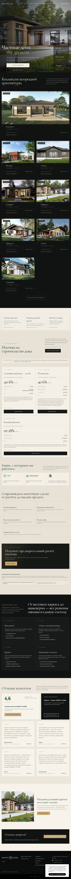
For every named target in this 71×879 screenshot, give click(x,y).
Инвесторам (45, 3)
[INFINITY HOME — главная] (8, 3)
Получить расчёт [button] (18, 411)
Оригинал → (29, 743)
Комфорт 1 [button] (10, 204)
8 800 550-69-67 (65, 3)
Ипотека (50, 3)
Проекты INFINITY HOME (26, 856)
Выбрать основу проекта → (32, 327)
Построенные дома (38, 3)
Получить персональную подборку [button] (35, 297)
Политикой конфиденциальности (60, 871)
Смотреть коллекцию (18, 70)
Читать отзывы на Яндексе (12, 714)
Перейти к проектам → (8, 327)
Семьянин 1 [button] (10, 282)
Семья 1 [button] (44, 243)
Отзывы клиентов (25, 858)
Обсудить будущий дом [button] (18, 65)
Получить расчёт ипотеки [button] (53, 350)
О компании (26, 3)
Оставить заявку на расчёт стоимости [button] (55, 836)
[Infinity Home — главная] (10, 857)
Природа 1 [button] (45, 204)
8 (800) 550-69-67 (58, 862)
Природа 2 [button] (10, 243)
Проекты (31, 3)
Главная (21, 3)
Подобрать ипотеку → (53, 327)
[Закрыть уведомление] (68, 865)
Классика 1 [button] (10, 127)
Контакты (55, 3)
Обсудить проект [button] (63, 132)
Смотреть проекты (43, 813)
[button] (35, 107)
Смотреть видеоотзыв (51, 715)
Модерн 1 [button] (9, 166)
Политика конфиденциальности (42, 865)
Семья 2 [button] (44, 166)
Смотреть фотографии (11, 134)
